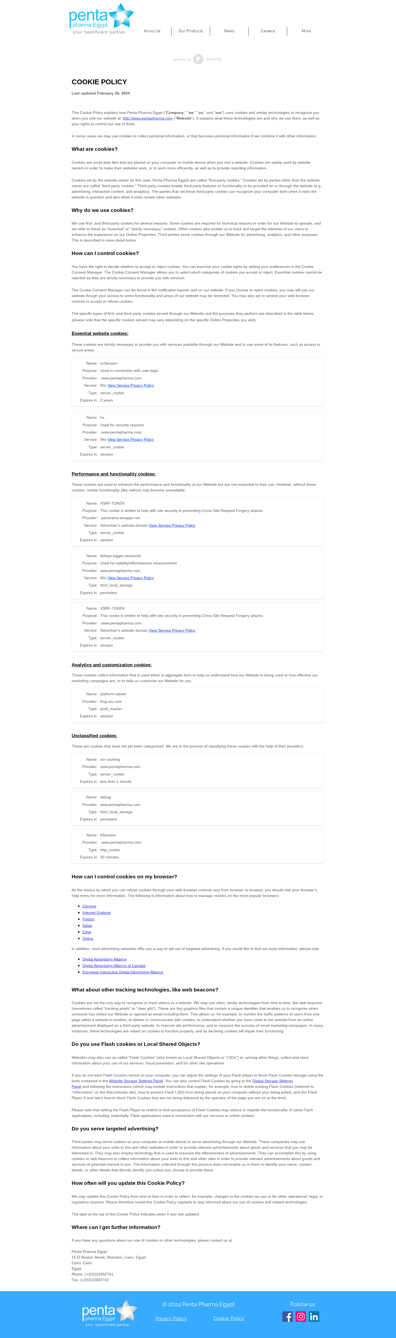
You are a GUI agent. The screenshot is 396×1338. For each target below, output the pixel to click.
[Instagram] (301, 1316)
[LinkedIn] (314, 1316)
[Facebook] (287, 1316)
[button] (152, 31)
